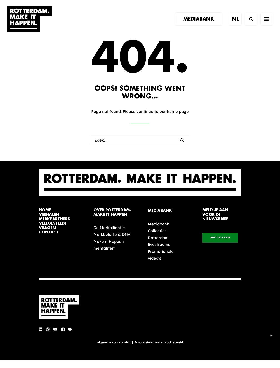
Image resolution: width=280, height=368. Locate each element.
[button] (182, 140)
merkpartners (54, 219)
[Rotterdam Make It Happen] (29, 19)
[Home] (61, 307)
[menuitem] (200, 19)
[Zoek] (249, 19)
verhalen (49, 214)
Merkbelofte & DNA (112, 234)
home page (178, 111)
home (45, 210)
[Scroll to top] (271, 334)
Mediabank (158, 223)
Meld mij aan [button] (220, 238)
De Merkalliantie (109, 227)
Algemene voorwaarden (113, 342)
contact (48, 232)
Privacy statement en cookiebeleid (159, 342)
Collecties (157, 230)
